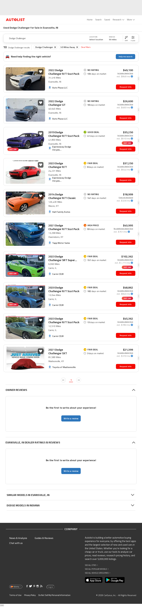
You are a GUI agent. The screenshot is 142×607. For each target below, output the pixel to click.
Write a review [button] (71, 418)
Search (98, 19)
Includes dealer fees (125, 73)
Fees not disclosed (126, 197)
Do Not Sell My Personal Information (54, 595)
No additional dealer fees (123, 229)
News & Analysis (18, 538)
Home (89, 19)
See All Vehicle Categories (97, 572)
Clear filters (86, 47)
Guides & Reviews (44, 538)
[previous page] (63, 380)
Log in (50, 587)
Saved (107, 19)
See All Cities (91, 565)
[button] (126, 38)
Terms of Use (15, 595)
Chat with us (16, 543)
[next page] (78, 380)
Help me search (125, 56)
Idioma (16, 586)
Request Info (125, 86)
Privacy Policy (30, 595)
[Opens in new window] (93, 580)
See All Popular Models (97, 568)
